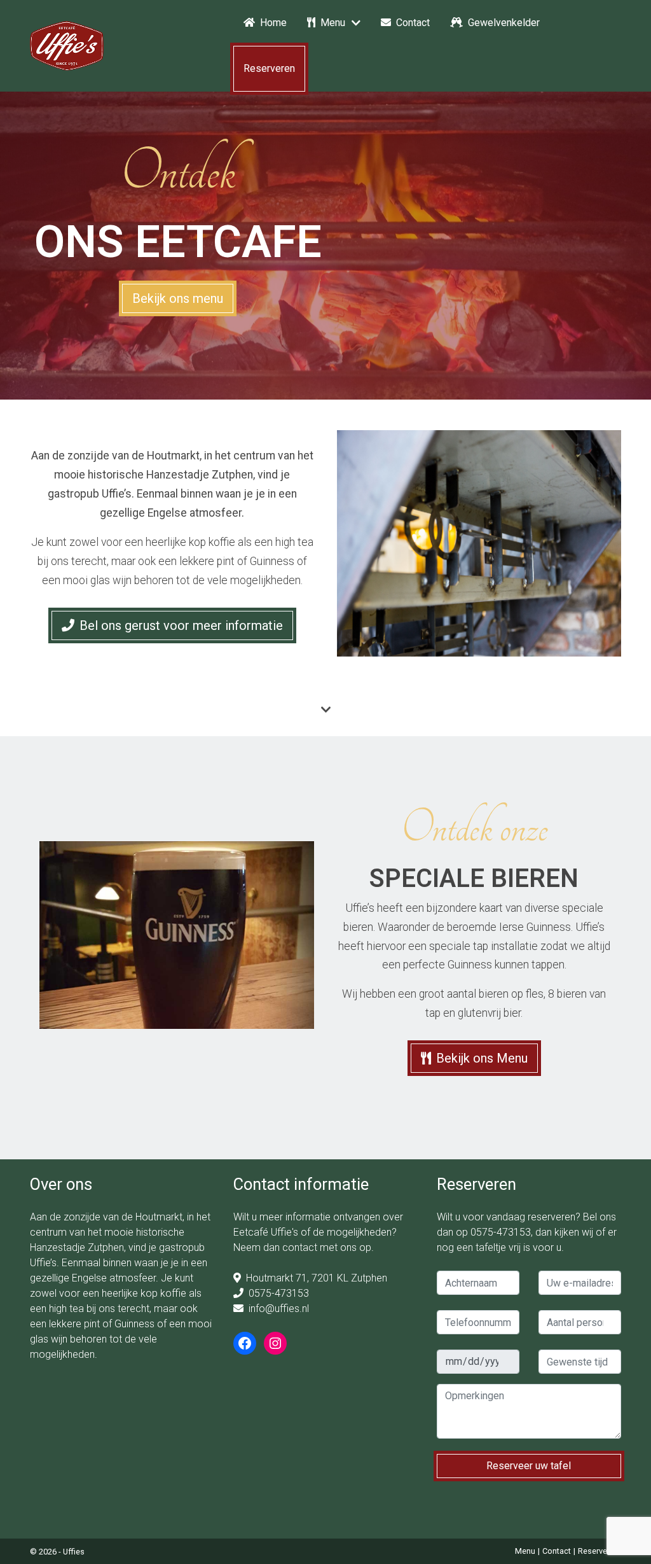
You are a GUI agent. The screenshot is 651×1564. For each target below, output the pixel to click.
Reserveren (269, 68)
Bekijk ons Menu (482, 1058)
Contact (413, 23)
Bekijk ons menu (177, 298)
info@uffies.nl (279, 1308)
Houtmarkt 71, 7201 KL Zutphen (316, 1278)
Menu (332, 23)
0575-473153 (279, 1293)
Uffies (74, 1551)
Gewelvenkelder (504, 23)
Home (273, 23)
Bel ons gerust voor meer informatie (181, 625)
